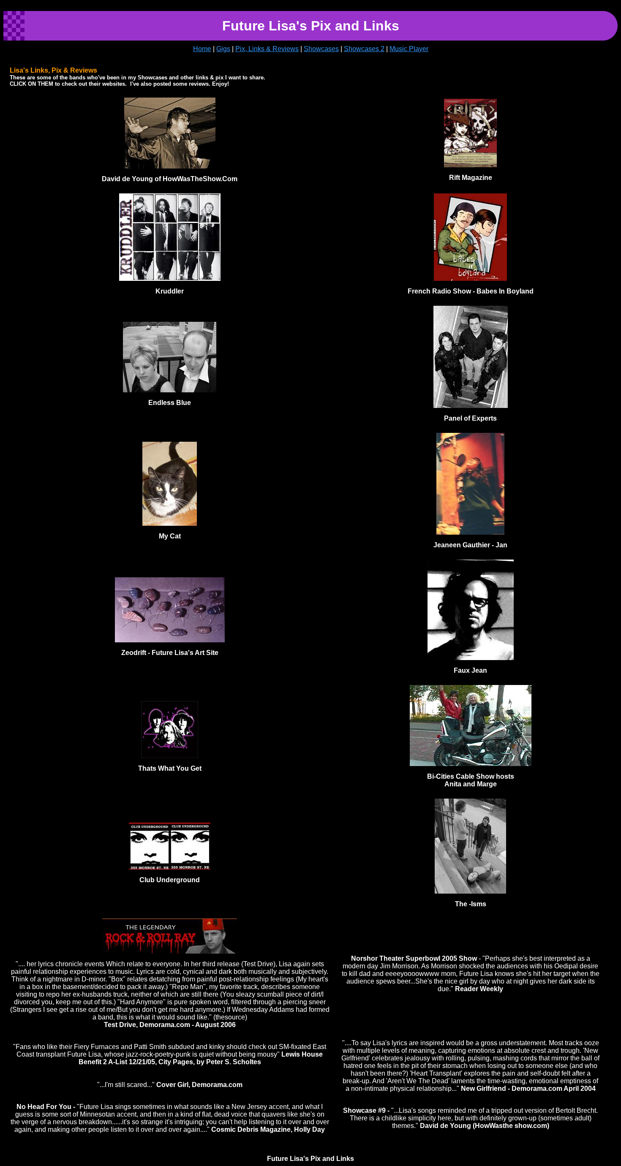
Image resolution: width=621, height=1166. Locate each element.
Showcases (321, 48)
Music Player (408, 48)
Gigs (223, 48)
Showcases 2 (364, 48)
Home (202, 48)
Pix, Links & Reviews (267, 48)
